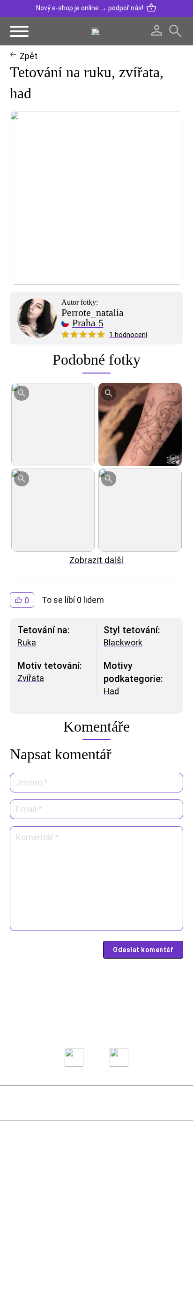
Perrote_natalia (92, 313)
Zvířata (30, 678)
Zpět (28, 56)
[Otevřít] (19, 31)
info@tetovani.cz (60, 1209)
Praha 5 (88, 323)
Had (111, 691)
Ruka (26, 642)
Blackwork (123, 642)
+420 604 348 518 (57, 1175)
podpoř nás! (125, 8)
